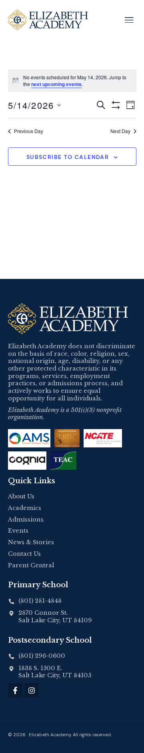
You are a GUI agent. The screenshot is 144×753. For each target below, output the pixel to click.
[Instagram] (31, 690)
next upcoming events (56, 84)
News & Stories (31, 542)
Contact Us (24, 553)
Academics (24, 508)
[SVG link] (68, 319)
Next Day (120, 131)
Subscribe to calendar (67, 157)
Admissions (26, 519)
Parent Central (31, 565)
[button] (129, 20)
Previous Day (28, 131)
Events (18, 530)
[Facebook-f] (15, 690)
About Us (21, 496)
